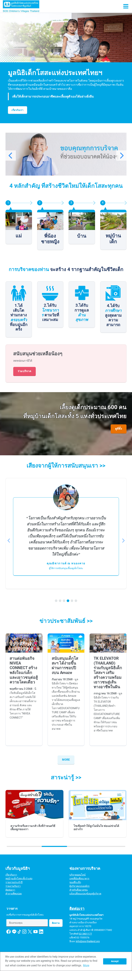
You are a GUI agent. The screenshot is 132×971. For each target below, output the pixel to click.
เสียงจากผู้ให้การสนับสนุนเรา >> (66, 465)
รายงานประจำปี (14, 882)
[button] (72, 176)
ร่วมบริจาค (24, 371)
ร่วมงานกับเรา (13, 886)
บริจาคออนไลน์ (77, 874)
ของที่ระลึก (75, 882)
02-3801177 (85, 933)
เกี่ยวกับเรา (18, 110)
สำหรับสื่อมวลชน (78, 889)
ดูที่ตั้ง (118, 428)
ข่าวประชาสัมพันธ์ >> (66, 620)
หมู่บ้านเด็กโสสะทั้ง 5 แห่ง (19, 878)
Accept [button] (115, 961)
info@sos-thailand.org (88, 941)
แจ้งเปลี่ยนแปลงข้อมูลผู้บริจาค (85, 893)
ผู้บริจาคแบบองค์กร (79, 886)
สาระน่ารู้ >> (66, 777)
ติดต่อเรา (10, 889)
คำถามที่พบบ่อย (14, 893)
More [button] (86, 965)
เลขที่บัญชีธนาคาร (79, 878)
